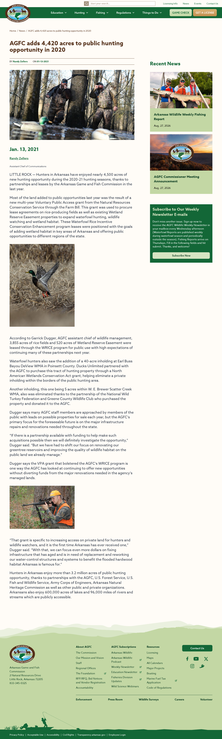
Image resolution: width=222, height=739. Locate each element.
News (186, 3)
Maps (150, 658)
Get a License (205, 12)
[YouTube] (196, 659)
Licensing (152, 653)
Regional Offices (86, 668)
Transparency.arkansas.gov (91, 734)
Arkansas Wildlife (121, 653)
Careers (179, 700)
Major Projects (155, 668)
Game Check (180, 12)
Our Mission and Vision (90, 658)
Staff (79, 663)
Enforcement (84, 700)
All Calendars (155, 663)
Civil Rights (68, 734)
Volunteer (206, 700)
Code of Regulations (159, 688)
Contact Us (212, 3)
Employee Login (117, 734)
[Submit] (86, 3)
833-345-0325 (18, 683)
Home (13, 30)
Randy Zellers (20, 61)
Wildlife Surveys (149, 700)
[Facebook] (187, 659)
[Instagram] (192, 666)
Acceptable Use (35, 734)
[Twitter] (206, 659)
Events (197, 3)
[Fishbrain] (201, 666)
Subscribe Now (181, 255)
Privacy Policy (17, 734)
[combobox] (119, 3)
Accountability (84, 688)
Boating (151, 673)
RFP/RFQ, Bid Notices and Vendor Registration (90, 681)
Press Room (115, 700)
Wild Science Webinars (125, 686)
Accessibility (53, 734)
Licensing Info (170, 3)
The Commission (86, 653)
